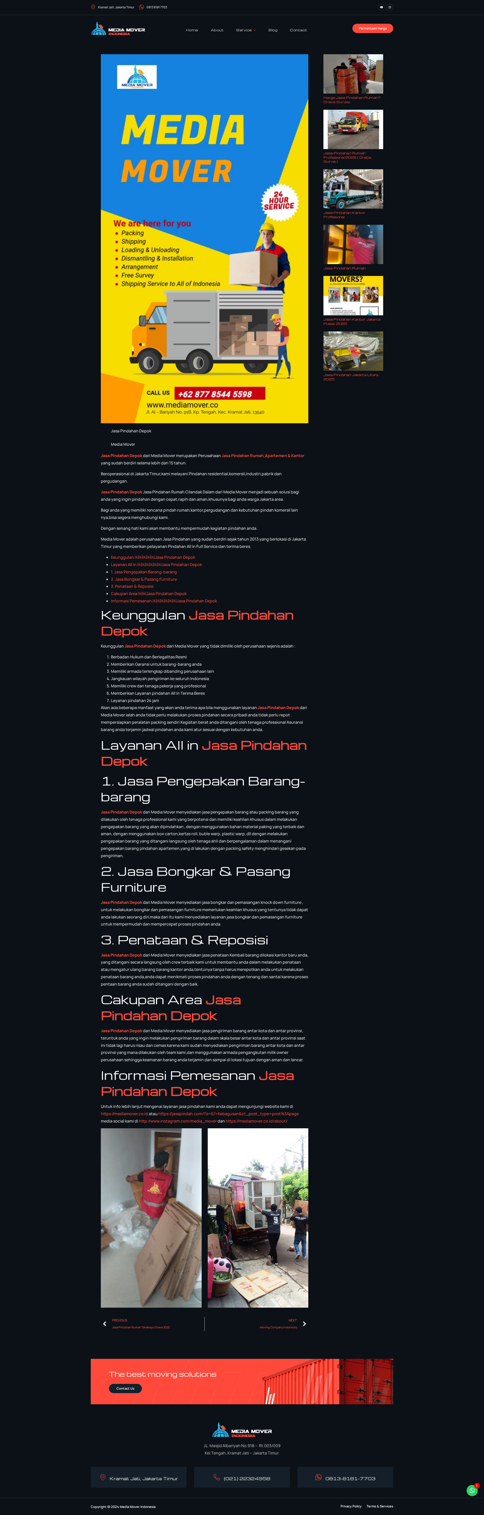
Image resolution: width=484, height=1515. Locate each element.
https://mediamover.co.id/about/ (256, 1121)
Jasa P (228, 455)
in (235, 455)
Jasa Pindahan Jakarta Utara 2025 (350, 377)
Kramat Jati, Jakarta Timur (116, 7)
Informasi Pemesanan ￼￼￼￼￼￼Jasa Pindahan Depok (164, 601)
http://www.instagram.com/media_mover (178, 1121)
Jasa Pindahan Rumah (344, 268)
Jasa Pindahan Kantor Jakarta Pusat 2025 (352, 321)
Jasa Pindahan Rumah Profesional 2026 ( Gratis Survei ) (347, 157)
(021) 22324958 (247, 1478)
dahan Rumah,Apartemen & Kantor (270, 455)
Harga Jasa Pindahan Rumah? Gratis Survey (352, 99)
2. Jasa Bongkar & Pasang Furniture (144, 579)
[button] (351, 1506)
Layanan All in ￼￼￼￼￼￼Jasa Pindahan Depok (156, 564)
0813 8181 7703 (156, 7)
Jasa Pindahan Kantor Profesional (344, 214)
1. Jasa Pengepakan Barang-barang (144, 572)
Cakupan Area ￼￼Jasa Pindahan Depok (149, 593)
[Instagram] (390, 7)
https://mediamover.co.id (124, 1113)
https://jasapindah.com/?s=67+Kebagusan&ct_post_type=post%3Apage (228, 1113)
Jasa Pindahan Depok (121, 455)
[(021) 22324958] (217, 1477)
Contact (298, 30)
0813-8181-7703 (350, 1478)
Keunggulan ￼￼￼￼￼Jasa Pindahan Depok (153, 557)
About (217, 30)
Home (192, 30)
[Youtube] (381, 7)
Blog (272, 30)
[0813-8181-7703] (318, 1477)
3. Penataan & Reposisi (132, 586)
